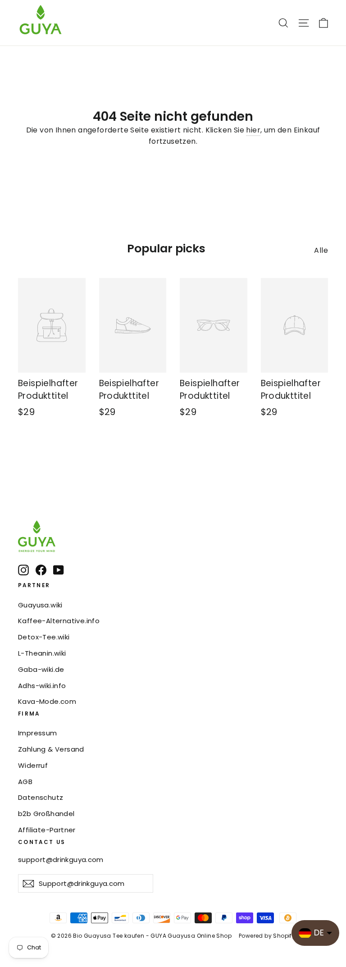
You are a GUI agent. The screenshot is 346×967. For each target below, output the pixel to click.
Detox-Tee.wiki (44, 637)
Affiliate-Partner (47, 830)
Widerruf (33, 765)
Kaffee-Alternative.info (59, 620)
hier (253, 130)
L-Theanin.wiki (42, 653)
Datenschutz (40, 797)
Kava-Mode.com (47, 701)
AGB (25, 781)
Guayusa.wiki (40, 605)
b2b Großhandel (46, 813)
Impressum (37, 733)
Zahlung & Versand (51, 749)
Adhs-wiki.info (42, 685)
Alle (321, 250)
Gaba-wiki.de (41, 669)
